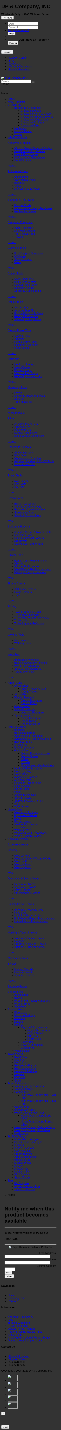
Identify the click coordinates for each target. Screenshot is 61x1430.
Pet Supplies (21, 1183)
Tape (17, 803)
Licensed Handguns (32, 712)
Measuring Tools (17, 387)
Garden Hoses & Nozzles (35, 753)
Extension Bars (23, 535)
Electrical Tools (23, 741)
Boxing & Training (24, 1015)
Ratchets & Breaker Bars (28, 544)
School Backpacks (25, 794)
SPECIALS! (14, 104)
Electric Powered (24, 697)
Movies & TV (21, 1171)
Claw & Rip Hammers (26, 566)
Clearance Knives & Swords (37, 116)
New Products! (16, 102)
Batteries (19, 730)
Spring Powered (23, 715)
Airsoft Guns (15, 682)
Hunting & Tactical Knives (22, 932)
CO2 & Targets (29, 691)
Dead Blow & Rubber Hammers (32, 569)
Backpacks (20, 1056)
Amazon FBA (15, 1334)
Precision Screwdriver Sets (30, 509)
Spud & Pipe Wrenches (27, 668)
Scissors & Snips (24, 287)
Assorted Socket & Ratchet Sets (32, 532)
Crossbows (27, 1047)
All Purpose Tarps (24, 1109)
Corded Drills (22, 336)
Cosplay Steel (22, 864)
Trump (18, 134)
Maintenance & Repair (27, 188)
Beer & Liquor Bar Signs (28, 1142)
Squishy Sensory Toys (27, 1186)
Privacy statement (18, 1325)
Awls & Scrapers (24, 279)
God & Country (22, 1151)
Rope (17, 791)
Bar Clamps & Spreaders (28, 253)
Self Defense (15, 991)
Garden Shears (29, 756)
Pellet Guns (34, 1039)
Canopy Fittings (23, 1089)
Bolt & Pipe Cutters (25, 282)
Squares (19, 398)
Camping (19, 1018)
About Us (14, 63)
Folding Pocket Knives (21, 904)
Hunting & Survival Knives (29, 947)
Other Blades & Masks (27, 893)
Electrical (19, 182)
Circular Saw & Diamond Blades (33, 148)
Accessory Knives (18, 844)
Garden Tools (22, 750)
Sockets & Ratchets (19, 526)
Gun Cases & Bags (25, 1068)
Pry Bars (19, 487)
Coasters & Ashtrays (26, 812)
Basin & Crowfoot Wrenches (30, 662)
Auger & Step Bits (24, 310)
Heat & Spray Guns (25, 342)
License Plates (22, 1162)
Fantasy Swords (23, 969)
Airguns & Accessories (34, 1027)
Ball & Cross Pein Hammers (30, 560)
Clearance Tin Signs (32, 122)
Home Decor (15, 809)
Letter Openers (22, 890)
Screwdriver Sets (24, 512)
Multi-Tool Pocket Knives (28, 915)
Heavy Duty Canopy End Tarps (32, 1130)
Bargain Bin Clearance (27, 107)
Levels (18, 393)
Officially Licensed (24, 709)
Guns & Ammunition (25, 1156)
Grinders (19, 339)
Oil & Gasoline (22, 1174)
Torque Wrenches (24, 671)
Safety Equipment (24, 231)
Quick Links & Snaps (26, 373)
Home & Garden (17, 727)
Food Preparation (24, 747)
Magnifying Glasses (25, 777)
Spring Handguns (31, 718)
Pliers (11, 418)
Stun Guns (20, 1006)
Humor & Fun (22, 1159)
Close (5, 1427)
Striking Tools (15, 555)
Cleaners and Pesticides (28, 735)
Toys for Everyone (24, 1189)
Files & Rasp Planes (26, 154)
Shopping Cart (16, 1298)
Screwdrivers (15, 498)
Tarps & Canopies (18, 1083)
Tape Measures (23, 401)
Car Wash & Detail (25, 179)
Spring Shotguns (30, 724)
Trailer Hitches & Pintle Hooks (31, 617)
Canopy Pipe (21, 1106)
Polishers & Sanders (26, 344)
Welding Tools (16, 634)
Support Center (17, 57)
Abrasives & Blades (19, 142)
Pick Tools (20, 484)
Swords (12, 963)
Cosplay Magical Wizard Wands (32, 858)
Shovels (25, 762)
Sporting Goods (17, 1009)
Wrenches (14, 654)
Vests (17, 1080)
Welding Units (22, 643)
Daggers (19, 941)
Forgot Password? (18, 30)
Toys (10, 1180)
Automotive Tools (18, 171)
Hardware (13, 359)
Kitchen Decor (22, 821)
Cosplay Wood (22, 867)
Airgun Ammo (35, 1033)
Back (8, 1272)
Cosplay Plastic (23, 861)
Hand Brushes (22, 160)
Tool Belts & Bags (24, 233)
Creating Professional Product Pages (29, 1337)
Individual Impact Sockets (29, 538)
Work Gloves (21, 806)
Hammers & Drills (24, 464)
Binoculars (20, 1012)
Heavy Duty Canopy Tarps (29, 1112)
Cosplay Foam (22, 855)
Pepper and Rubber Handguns (32, 1000)
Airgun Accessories (38, 1030)
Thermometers (22, 827)
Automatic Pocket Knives (28, 909)
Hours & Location (18, 1356)
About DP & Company (20, 1317)
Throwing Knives (17, 986)
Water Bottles (22, 1050)
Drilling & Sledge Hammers (30, 572)
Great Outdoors (23, 1154)
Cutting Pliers (22, 427)
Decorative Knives (24, 884)
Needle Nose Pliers (25, 433)
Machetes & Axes (18, 958)
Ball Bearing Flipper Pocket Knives (34, 918)
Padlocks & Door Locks (27, 783)
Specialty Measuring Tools (29, 396)
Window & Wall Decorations (30, 833)
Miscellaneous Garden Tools (37, 765)
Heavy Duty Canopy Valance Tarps (34, 1127)
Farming (19, 1145)
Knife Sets (20, 912)
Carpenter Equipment (20, 222)
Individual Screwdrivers (27, 506)
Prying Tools (15, 475)
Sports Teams (22, 1177)
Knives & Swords (18, 839)
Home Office (21, 774)
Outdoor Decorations (26, 824)
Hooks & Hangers (24, 364)
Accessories (21, 176)
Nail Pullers (21, 481)
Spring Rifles (28, 721)
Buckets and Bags (24, 732)
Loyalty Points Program (21, 1328)
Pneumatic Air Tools (19, 447)
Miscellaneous (16, 413)
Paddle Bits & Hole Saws (28, 313)
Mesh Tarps (21, 1133)
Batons (18, 997)
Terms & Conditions (20, 66)
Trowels (18, 236)
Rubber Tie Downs (25, 211)
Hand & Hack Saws (25, 285)
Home (11, 99)
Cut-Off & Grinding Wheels (29, 151)
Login (11, 33)
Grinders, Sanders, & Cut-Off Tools (34, 461)
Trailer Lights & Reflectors (29, 623)
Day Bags (20, 1059)
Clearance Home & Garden (36, 113)
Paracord (19, 1077)
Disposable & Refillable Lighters (33, 738)
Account (7, 18)
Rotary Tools (21, 347)
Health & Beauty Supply (28, 768)
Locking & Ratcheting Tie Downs (33, 208)
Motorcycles (21, 1168)
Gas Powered (22, 706)
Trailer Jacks (21, 620)
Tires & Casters (17, 583)
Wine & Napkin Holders (27, 836)
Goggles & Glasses (25, 1065)
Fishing (18, 1021)
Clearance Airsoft (31, 110)
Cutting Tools (15, 273)
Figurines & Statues (25, 815)
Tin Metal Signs (17, 1136)
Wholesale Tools (17, 137)
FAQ (11, 60)
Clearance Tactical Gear (35, 119)
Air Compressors (24, 452)
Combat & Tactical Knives (29, 938)
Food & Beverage (24, 1148)
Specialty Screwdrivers (27, 515)
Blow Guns (20, 455)
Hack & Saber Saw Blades (29, 157)
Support (7, 52)
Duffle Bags (21, 1062)
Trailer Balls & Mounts (27, 614)
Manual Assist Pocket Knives (31, 921)
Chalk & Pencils (23, 228)
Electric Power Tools (19, 330)
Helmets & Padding (25, 1071)
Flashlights (20, 744)
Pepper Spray (22, 1003)
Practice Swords (23, 972)
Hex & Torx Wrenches (26, 665)
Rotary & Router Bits (26, 316)
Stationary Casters (25, 589)
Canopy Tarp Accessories (29, 1086)
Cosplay (12, 850)
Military (18, 1165)
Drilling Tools (15, 302)
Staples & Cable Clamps (28, 800)
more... (12, 165)
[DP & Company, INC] (14, 78)
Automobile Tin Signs (26, 1139)
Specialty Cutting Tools (27, 290)
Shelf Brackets (22, 797)
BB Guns (32, 1036)
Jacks (17, 185)
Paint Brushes (22, 785)
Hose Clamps (22, 367)
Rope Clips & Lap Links (28, 376)
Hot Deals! (20, 128)
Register (13, 43)
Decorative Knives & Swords (24, 878)
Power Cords (21, 788)
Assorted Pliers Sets (26, 424)
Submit (9, 1276)
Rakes (24, 759)
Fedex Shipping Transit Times (25, 1331)
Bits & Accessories (25, 503)
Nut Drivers (20, 541)
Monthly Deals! (23, 131)
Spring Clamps (23, 259)
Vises (17, 262)
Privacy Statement (19, 69)
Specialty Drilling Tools (27, 319)
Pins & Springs (23, 370)
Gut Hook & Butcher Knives (30, 944)
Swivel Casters (23, 592)
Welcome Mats (22, 830)
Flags (17, 818)
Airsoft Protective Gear (34, 688)
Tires (17, 595)
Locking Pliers (22, 430)
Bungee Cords (22, 205)
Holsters (19, 1074)
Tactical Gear (15, 1053)
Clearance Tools (30, 125)
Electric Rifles (29, 703)
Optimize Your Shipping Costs (25, 1340)
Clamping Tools (17, 248)
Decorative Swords (25, 887)
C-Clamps (20, 256)
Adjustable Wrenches (26, 659)
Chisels (18, 563)
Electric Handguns (31, 700)
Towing (12, 606)
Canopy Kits (21, 1092)
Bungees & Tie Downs (21, 199)
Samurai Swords (24, 975)
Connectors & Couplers (27, 458)
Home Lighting (22, 771)
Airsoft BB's (21, 694)
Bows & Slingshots (32, 1044)
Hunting (18, 1024)
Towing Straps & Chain (27, 611)
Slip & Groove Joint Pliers (29, 435)
